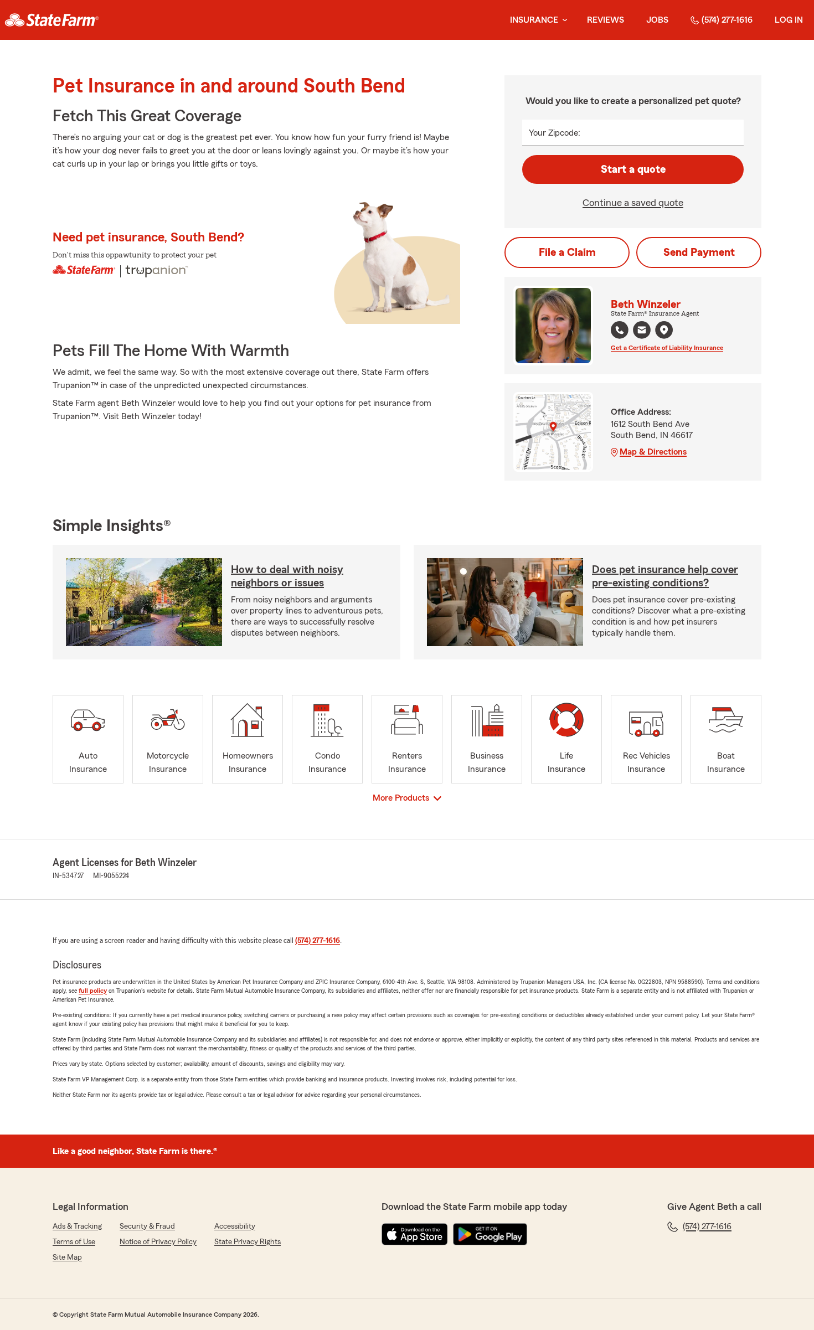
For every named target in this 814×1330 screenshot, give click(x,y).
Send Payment (699, 252)
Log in (789, 20)
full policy (93, 990)
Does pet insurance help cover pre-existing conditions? (665, 576)
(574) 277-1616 (727, 20)
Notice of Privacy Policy (158, 1242)
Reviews (605, 20)
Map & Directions (653, 451)
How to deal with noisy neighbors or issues (287, 576)
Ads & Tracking (77, 1226)
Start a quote (633, 169)
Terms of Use (74, 1242)
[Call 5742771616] (619, 330)
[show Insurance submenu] (562, 20)
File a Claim (567, 252)
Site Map (67, 1257)
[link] (52, 20)
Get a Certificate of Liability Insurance (667, 347)
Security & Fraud (147, 1226)
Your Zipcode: (554, 132)
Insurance (534, 20)
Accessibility (234, 1226)
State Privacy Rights (247, 1242)
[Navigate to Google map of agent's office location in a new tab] (664, 330)
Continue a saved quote (633, 203)
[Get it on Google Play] (490, 1234)
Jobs (657, 20)
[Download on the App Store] (415, 1234)
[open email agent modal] (642, 331)
